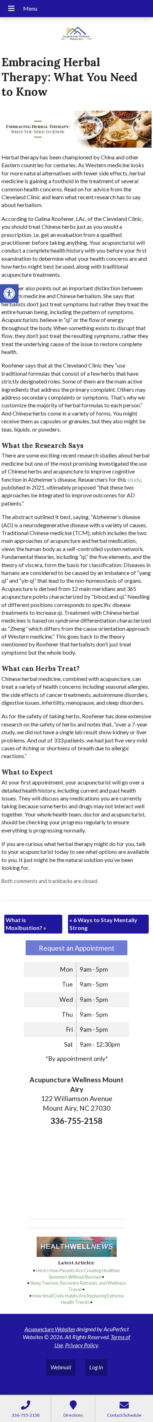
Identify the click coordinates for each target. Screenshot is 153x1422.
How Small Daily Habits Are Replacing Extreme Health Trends (78, 1299)
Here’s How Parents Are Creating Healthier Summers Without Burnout (78, 1274)
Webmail (61, 1367)
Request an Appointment (77, 948)
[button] (9, 293)
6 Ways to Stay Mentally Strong (103, 923)
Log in (96, 1367)
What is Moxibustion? (26, 923)
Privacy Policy (81, 1345)
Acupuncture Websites (50, 1329)
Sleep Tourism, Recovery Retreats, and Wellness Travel (78, 1286)
